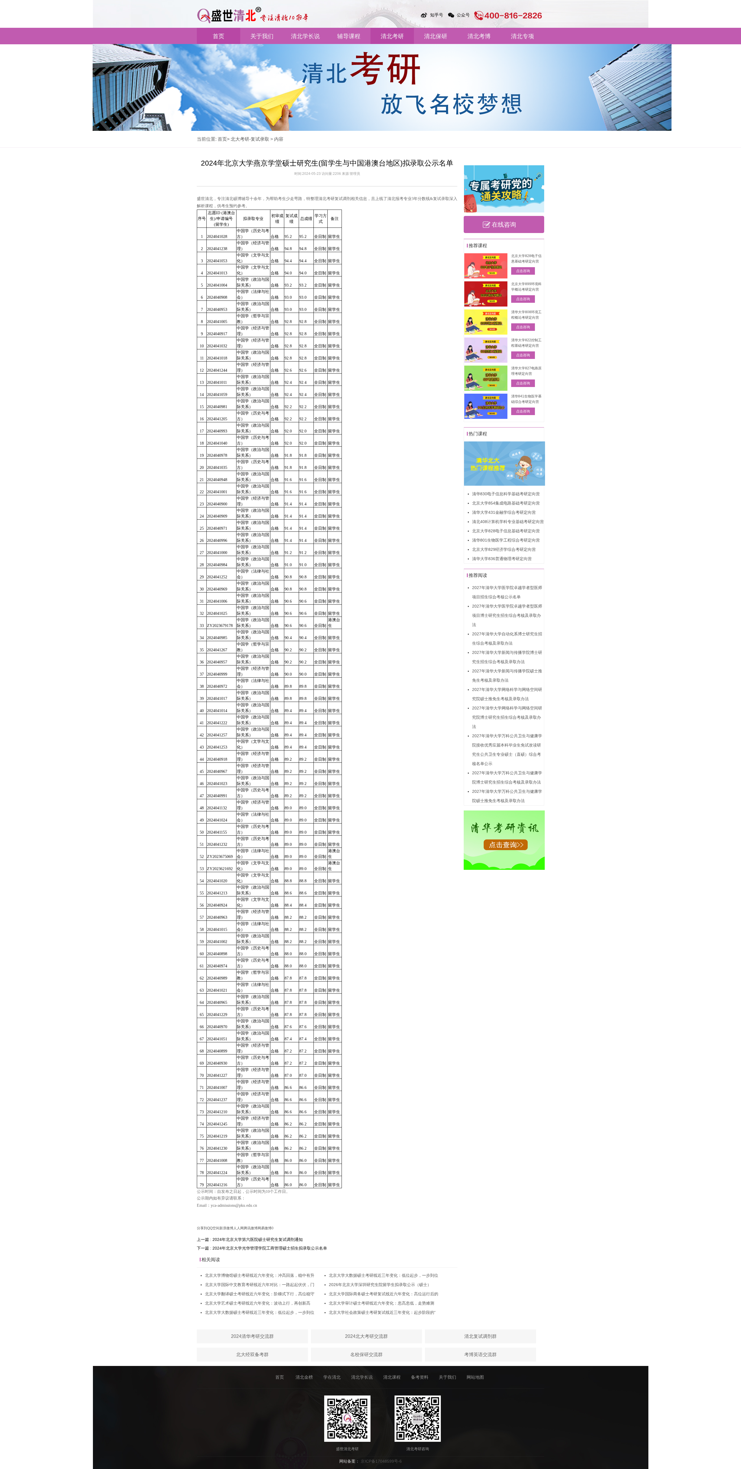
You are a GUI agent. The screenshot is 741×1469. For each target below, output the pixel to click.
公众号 (463, 14)
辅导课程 (348, 36)
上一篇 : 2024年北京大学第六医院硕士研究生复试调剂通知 (250, 1239)
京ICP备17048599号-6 (381, 1461)
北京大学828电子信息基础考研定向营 (506, 531)
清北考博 (479, 36)
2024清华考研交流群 (252, 1336)
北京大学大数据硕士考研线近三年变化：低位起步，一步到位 (259, 1312)
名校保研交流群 (366, 1354)
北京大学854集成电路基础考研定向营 (506, 503)
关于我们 (262, 36)
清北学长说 (305, 36)
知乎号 (436, 14)
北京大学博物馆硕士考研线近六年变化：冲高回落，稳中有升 (259, 1275)
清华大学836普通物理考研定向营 (502, 558)
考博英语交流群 (480, 1354)
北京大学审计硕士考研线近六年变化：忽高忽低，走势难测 (381, 1303)
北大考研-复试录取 (250, 139)
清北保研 (435, 36)
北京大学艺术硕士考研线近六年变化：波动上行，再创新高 (257, 1303)
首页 (218, 36)
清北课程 (392, 1377)
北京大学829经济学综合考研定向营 (504, 549)
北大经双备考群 (252, 1354)
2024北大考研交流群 (366, 1336)
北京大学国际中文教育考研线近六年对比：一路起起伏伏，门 (259, 1284)
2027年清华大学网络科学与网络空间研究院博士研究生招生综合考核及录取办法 (507, 717)
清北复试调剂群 (480, 1336)
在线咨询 (504, 224)
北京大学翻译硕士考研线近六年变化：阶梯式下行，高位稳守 (259, 1294)
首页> (224, 139)
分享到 (202, 1228)
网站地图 (475, 1377)
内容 (278, 139)
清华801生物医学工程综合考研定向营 (506, 540)
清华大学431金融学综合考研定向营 (504, 512)
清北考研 (392, 36)
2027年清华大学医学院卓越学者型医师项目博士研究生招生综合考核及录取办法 (507, 615)
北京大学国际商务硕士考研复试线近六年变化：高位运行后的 (383, 1294)
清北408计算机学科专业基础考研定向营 (508, 521)
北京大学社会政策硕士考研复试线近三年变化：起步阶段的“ (382, 1312)
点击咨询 (523, 271)
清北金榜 (304, 1377)
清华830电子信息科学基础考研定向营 (506, 493)
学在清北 (332, 1377)
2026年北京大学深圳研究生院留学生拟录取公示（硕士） (380, 1284)
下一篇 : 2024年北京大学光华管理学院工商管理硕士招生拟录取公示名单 (262, 1248)
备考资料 (419, 1377)
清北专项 (522, 36)
